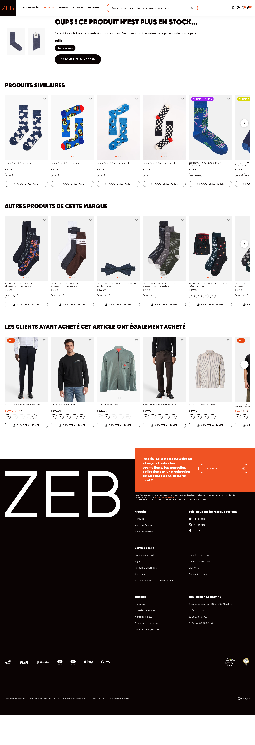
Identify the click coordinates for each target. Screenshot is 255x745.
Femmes (63, 8)
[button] (10, 123)
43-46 (248, 175)
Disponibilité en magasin (78, 59)
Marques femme (143, 525)
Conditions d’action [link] (199, 555)
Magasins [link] (140, 603)
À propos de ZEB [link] (144, 616)
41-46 (9, 175)
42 (159, 417)
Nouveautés (31, 8)
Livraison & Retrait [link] (144, 555)
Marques (93, 8)
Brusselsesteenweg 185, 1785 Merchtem (211, 603)
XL (213, 296)
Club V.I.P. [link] (194, 567)
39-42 (239, 175)
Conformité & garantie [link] (147, 629)
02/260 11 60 (196, 610)
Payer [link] (138, 561)
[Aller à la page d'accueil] (8, 8)
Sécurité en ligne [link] (144, 574)
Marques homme (144, 531)
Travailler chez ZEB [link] (145, 610)
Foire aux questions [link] (199, 561)
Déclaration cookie (15, 699)
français (245, 698)
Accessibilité (98, 699)
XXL (81, 417)
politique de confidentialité (167, 497)
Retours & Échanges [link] (146, 567)
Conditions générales (75, 699)
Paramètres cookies (120, 699)
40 (153, 417)
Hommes (78, 8)
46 (173, 417)
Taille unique (65, 48)
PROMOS (49, 8)
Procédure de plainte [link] (146, 623)
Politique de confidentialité (44, 699)
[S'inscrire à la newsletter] (243, 468)
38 (8, 417)
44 (166, 417)
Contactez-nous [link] (198, 574)
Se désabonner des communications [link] (155, 580)
